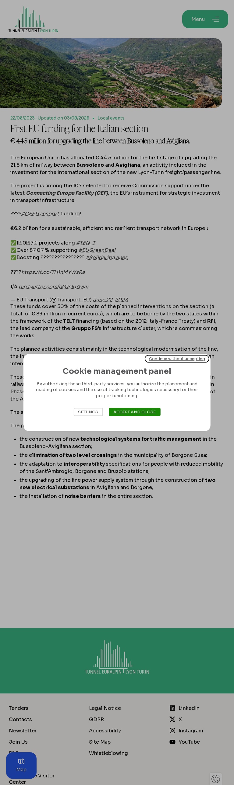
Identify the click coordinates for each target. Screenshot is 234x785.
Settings (88, 412)
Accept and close (134, 412)
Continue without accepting (177, 358)
